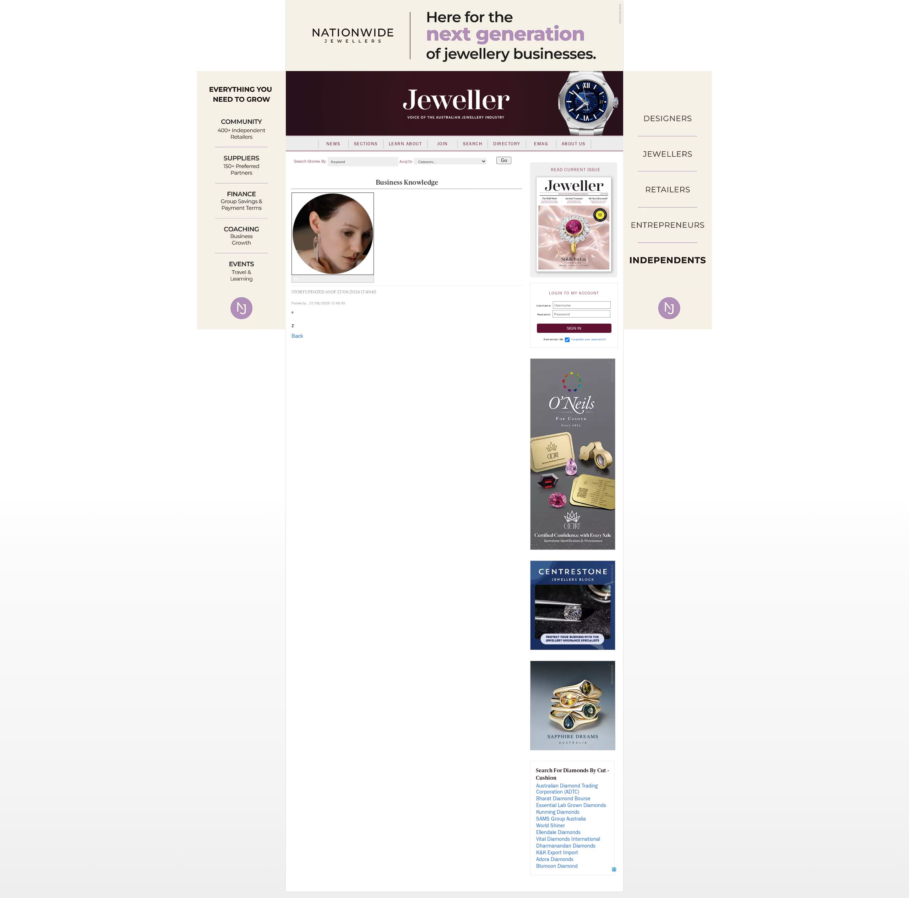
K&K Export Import (557, 853)
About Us (574, 143)
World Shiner (550, 826)
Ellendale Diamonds (558, 832)
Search (472, 143)
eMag (541, 143)
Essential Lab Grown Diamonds (571, 805)
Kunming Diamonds (557, 812)
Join (442, 143)
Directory (507, 143)
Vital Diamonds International (568, 839)
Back (297, 336)
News (333, 143)
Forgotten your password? (588, 339)
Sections (366, 143)
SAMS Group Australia (561, 819)
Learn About (405, 143)
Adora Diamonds (554, 859)
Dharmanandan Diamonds (565, 846)
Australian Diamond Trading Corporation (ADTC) (567, 789)
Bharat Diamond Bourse (563, 799)
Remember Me (554, 339)
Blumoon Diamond (557, 866)
